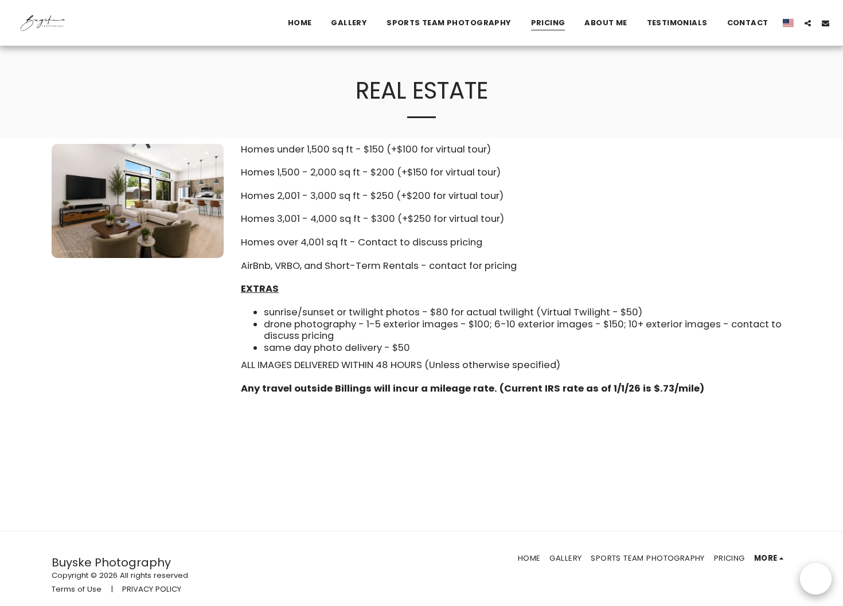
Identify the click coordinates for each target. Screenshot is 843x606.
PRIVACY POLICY (151, 589)
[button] (807, 23)
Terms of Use (77, 589)
